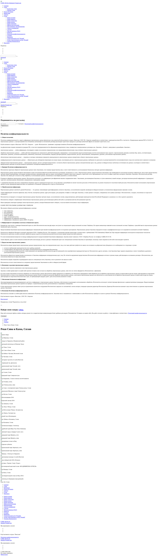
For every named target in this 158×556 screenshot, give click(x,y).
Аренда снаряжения (9, 507)
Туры (5, 486)
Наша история (8, 496)
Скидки (6, 508)
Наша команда (8, 498)
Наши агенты (8, 501)
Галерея (6, 322)
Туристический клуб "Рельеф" (12, 515)
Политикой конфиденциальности (34, 124)
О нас (5, 320)
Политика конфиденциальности (10, 537)
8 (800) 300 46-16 (5, 3)
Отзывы (6, 513)
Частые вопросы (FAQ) (10, 510)
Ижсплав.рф (4, 299)
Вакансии (6, 514)
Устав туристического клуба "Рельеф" (14, 517)
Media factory (4, 554)
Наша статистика (9, 499)
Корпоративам (8, 505)
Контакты (6, 493)
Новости (6, 511)
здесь (21, 310)
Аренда (6, 490)
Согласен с (30, 124)
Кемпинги (7, 487)
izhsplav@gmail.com (15, 3)
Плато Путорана (8, 489)
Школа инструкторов (10, 504)
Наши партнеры (8, 502)
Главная (6, 319)
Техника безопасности (10, 518)
